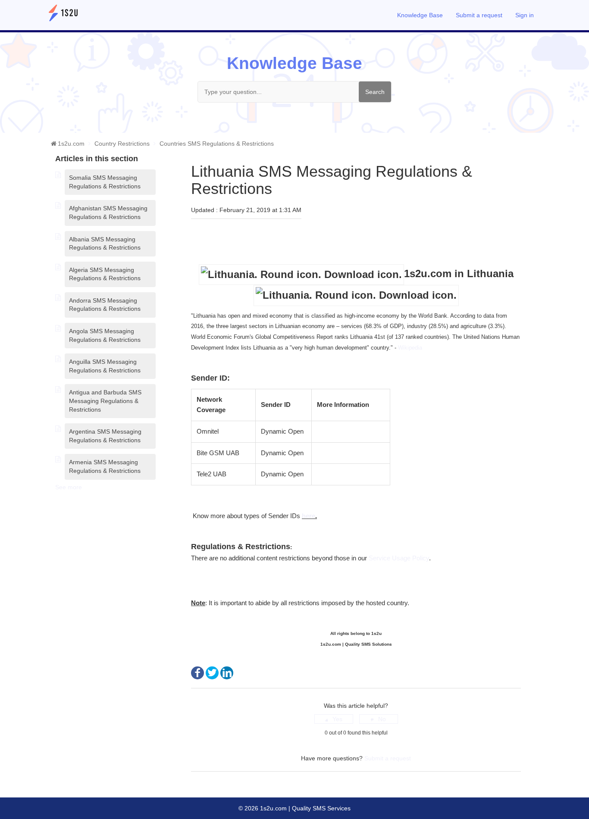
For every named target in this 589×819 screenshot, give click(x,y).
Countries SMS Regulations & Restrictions (217, 143)
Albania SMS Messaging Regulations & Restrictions (105, 243)
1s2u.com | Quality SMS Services (304, 808)
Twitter (212, 672)
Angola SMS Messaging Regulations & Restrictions (105, 335)
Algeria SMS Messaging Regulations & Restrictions (105, 274)
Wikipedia (411, 347)
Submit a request (479, 15)
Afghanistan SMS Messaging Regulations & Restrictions (108, 212)
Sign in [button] (524, 15)
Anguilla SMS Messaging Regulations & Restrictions (105, 366)
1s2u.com (71, 143)
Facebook (197, 672)
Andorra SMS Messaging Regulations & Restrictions (105, 305)
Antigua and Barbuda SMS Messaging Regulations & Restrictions (105, 401)
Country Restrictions (122, 143)
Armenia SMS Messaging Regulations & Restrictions (105, 466)
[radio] (333, 719)
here (308, 515)
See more (68, 487)
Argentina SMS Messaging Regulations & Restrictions (105, 436)
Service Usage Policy (399, 558)
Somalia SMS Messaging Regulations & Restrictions (105, 182)
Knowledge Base (420, 15)
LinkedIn (226, 672)
